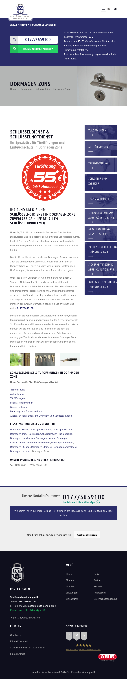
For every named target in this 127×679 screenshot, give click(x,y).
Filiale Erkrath (17, 653)
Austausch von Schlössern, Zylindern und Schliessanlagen (41, 415)
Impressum (100, 592)
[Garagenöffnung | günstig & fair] (101, 233)
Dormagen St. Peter (20, 446)
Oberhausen (16, 635)
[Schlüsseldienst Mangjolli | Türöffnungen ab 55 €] (20, 359)
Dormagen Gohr (37, 433)
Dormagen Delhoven (40, 429)
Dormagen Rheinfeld (62, 442)
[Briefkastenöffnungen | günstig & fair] (101, 286)
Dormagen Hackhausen (22, 438)
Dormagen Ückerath (20, 451)
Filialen (70, 580)
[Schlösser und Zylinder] (101, 182)
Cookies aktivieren (87, 534)
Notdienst (71, 586)
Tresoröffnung (17, 389)
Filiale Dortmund (19, 641)
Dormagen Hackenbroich (59, 433)
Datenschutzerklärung (105, 598)
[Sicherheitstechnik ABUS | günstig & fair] (101, 268)
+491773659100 (38, 464)
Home (69, 573)
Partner (97, 580)
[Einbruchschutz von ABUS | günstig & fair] (101, 216)
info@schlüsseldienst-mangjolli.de (37, 605)
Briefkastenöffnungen (21, 402)
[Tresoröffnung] (101, 164)
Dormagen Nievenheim (38, 442)
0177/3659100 (84, 497)
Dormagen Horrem (45, 438)
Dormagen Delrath (62, 429)
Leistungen (72, 592)
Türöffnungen (17, 398)
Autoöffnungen (18, 393)
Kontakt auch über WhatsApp (27, 610)
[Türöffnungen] (101, 131)
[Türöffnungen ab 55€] (20, 11)
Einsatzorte (72, 598)
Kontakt (98, 586)
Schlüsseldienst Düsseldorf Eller (27, 647)
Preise (97, 573)
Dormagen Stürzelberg (65, 446)
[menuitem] (108, 9)
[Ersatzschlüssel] (101, 200)
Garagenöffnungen (20, 406)
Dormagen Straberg (41, 446)
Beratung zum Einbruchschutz (26, 411)
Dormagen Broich (19, 429)
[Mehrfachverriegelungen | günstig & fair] (101, 250)
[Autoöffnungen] (101, 148)
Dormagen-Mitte (19, 433)
